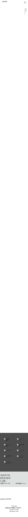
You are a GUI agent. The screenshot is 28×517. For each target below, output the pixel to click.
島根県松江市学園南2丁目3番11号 (13, 508)
